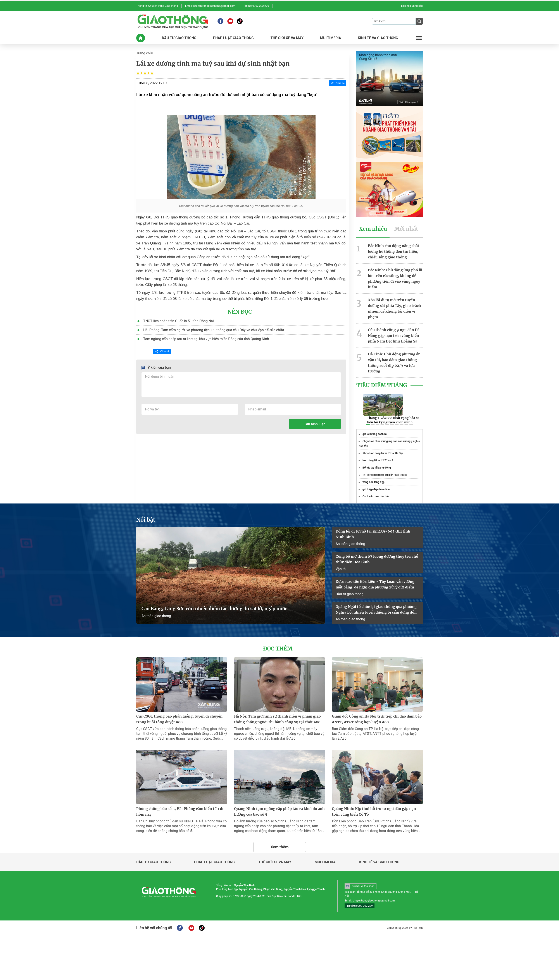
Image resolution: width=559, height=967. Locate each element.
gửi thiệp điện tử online (376, 489)
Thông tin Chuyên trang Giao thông (157, 5)
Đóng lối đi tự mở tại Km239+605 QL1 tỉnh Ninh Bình (373, 534)
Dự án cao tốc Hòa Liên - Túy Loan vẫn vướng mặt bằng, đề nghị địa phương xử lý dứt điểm (375, 584)
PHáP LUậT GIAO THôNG (233, 38)
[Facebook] (220, 21)
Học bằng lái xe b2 (373, 460)
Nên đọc (240, 312)
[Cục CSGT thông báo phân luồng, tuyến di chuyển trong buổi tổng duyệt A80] (181, 684)
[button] (368, 424)
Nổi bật (145, 520)
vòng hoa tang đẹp (373, 482)
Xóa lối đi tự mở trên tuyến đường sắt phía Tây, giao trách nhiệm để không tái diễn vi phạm (394, 308)
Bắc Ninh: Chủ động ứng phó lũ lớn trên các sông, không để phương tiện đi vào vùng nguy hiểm (395, 278)
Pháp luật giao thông (214, 862)
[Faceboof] (180, 928)
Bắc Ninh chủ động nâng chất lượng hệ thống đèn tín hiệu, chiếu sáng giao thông (393, 251)
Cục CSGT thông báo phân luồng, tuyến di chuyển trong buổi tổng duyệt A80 (179, 719)
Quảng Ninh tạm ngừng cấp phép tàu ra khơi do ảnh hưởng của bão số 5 (279, 811)
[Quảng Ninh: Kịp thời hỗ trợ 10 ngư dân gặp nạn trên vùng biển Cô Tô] (377, 777)
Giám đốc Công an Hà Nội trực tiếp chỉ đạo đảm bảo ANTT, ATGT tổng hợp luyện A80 (377, 719)
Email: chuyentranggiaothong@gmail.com (210, 5)
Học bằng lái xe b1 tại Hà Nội (386, 453)
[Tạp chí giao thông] (172, 21)
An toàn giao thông (156, 616)
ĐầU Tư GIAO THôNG (179, 38)
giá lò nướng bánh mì (374, 434)
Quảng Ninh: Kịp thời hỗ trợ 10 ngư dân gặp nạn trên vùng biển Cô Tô (374, 811)
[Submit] (419, 21)
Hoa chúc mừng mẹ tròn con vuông (390, 441)
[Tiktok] (240, 21)
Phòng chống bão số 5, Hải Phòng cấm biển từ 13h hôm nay (179, 811)
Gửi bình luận (315, 424)
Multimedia (325, 862)
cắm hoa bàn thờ (379, 496)
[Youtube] (230, 21)
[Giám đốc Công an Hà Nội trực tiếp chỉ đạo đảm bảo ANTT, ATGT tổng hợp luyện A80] (377, 684)
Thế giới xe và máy (274, 862)
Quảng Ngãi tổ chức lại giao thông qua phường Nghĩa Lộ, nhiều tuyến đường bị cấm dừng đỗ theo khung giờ (376, 609)
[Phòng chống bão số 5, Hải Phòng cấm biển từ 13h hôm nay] (181, 777)
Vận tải (341, 569)
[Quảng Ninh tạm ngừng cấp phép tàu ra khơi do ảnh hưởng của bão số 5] (279, 777)
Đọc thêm (277, 648)
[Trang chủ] (140, 38)
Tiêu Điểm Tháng (381, 385)
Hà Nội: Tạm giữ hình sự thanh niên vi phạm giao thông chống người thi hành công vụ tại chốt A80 (277, 719)
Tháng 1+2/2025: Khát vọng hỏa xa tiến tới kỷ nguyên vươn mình (393, 420)
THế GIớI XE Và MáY (287, 38)
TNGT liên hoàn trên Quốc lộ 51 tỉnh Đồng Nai (178, 321)
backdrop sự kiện (383, 474)
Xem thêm (280, 847)
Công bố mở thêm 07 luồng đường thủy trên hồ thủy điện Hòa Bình (377, 559)
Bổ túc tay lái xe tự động (376, 467)
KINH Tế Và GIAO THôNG (378, 38)
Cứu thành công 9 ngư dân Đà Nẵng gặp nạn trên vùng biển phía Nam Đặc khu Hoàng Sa (393, 335)
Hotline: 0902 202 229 (256, 5)
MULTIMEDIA (330, 38)
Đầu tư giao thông (350, 594)
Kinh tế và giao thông (379, 862)
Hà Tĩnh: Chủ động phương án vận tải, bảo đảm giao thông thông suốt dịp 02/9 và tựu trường (394, 362)
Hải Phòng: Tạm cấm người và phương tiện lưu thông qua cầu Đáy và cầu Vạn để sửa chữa (213, 330)
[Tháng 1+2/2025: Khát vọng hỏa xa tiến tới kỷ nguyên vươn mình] (383, 405)
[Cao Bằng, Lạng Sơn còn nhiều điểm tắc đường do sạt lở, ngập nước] (230, 575)
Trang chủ (144, 53)
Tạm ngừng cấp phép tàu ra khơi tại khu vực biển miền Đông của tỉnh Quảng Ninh (206, 339)
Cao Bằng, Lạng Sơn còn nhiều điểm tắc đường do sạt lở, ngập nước (214, 608)
